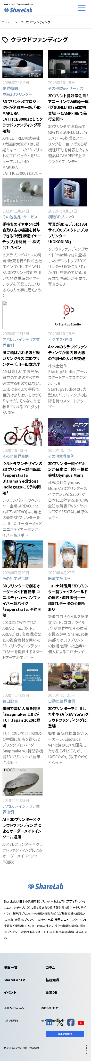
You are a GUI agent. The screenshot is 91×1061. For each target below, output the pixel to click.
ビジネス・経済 (60, 339)
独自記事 (10, 701)
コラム (50, 967)
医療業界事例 (59, 578)
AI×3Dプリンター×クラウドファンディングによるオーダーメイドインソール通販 (21, 828)
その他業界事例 (15, 456)
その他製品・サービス (65, 88)
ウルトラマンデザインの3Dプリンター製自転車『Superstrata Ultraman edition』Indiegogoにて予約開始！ (22, 478)
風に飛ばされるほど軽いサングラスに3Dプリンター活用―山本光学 (21, 358)
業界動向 (10, 88)
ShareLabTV (14, 979)
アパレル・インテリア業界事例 (21, 342)
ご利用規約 (11, 1021)
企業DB (52, 992)
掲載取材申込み (14, 1008)
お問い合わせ (49, 1008)
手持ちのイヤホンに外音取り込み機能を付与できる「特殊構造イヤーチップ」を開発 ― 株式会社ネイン (21, 235)
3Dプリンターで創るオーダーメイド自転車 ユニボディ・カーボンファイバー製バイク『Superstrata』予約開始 (21, 600)
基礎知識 (52, 979)
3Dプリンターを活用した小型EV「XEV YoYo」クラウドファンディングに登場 (68, 717)
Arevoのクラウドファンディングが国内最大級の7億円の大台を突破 (67, 352)
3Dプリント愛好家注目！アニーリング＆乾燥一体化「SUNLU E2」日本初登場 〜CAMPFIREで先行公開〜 (68, 107)
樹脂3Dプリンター (17, 94)
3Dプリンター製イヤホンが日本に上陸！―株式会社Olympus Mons (68, 469)
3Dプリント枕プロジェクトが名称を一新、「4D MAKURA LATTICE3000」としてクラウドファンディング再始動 (22, 116)
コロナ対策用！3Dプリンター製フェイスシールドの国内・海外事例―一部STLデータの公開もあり (68, 597)
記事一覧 (10, 967)
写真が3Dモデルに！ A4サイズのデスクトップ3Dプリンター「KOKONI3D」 (68, 232)
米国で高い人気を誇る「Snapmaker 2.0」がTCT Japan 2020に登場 (21, 717)
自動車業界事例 (61, 701)
